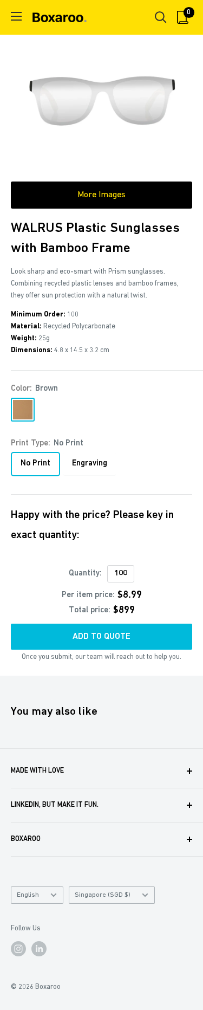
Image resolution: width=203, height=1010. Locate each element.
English (28, 894)
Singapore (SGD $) (102, 894)
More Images (101, 195)
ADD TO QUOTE (101, 636)
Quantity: (85, 573)
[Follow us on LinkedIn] (39, 948)
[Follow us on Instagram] (18, 948)
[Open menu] (16, 16)
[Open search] (161, 17)
